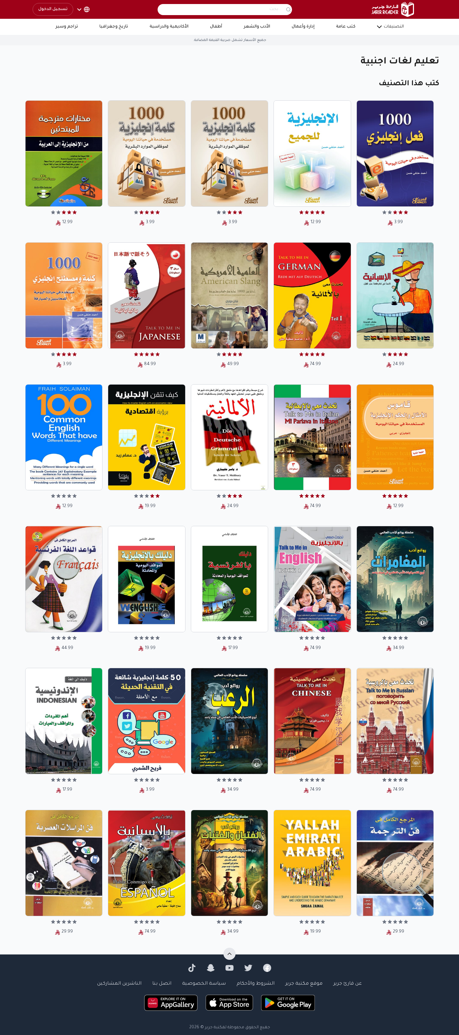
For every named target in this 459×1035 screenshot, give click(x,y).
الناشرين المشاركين (119, 984)
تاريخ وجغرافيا (113, 26)
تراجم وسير (66, 26)
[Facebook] (267, 968)
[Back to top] (229, 954)
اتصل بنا (161, 984)
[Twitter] (248, 968)
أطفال (216, 26)
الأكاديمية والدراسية (169, 26)
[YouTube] (229, 968)
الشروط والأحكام (256, 984)
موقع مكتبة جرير (304, 984)
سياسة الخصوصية (204, 984)
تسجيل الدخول (53, 9)
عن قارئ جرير (347, 984)
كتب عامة (346, 26)
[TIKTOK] (191, 968)
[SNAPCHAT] (210, 968)
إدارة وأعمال (303, 26)
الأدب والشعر (257, 26)
